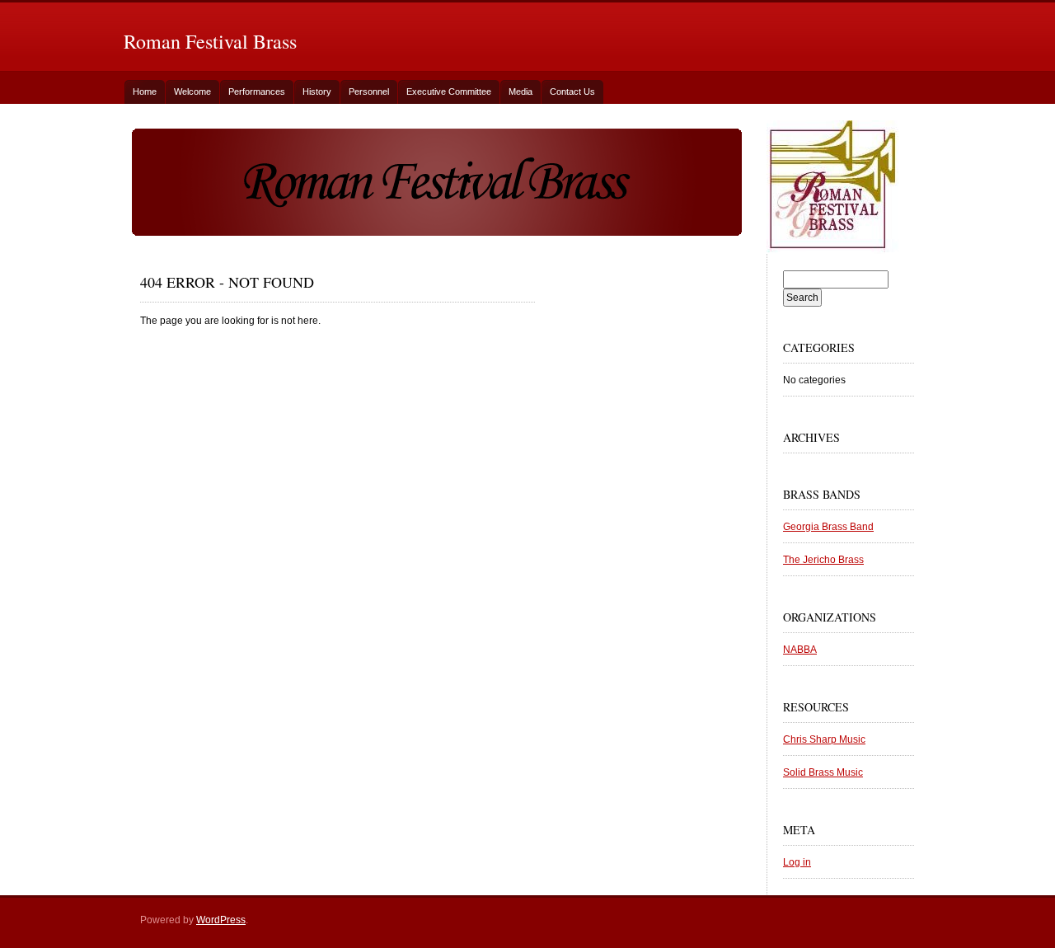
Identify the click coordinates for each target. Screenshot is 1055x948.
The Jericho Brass (823, 560)
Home (145, 91)
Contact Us (572, 91)
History (316, 91)
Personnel (369, 91)
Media (520, 91)
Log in (797, 862)
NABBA (800, 649)
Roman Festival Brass (210, 41)
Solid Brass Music (823, 772)
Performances (256, 91)
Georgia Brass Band (828, 527)
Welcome (192, 91)
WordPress (221, 920)
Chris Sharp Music (824, 739)
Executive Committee (448, 91)
